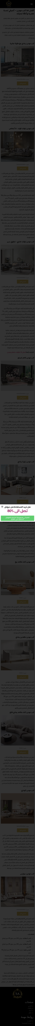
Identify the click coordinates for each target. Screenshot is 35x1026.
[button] (2, 506)
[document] (17, 513)
